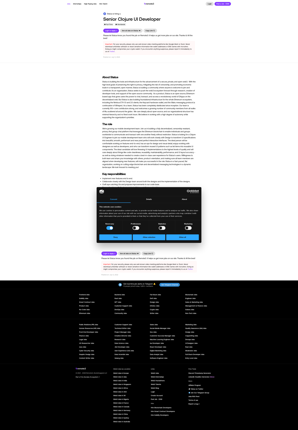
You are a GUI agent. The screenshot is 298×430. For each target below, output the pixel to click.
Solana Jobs (189, 310)
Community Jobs (121, 313)
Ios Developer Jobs (157, 343)
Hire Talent (103, 4)
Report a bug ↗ (193, 404)
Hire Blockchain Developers (161, 408)
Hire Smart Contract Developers (163, 411)
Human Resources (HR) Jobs (89, 328)
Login (210, 4)
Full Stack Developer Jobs (194, 354)
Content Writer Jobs (86, 358)
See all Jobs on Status (130, 31)
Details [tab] (149, 199)
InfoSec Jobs (154, 306)
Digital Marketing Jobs (158, 351)
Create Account (157, 395)
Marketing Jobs (190, 325)
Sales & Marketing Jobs (194, 302)
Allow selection (149, 237)
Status (109, 14)
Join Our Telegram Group (200, 393)
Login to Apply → (111, 31)
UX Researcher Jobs (86, 343)
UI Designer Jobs (191, 343)
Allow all (182, 237)
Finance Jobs (84, 336)
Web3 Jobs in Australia (121, 422)
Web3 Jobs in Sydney (121, 418)
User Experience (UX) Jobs (124, 351)
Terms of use (193, 400)
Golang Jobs (119, 358)
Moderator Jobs (191, 351)
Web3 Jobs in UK (119, 395)
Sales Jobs (154, 325)
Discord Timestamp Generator (199, 373)
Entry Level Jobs (191, 358)
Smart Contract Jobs (87, 302)
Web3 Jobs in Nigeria (121, 399)
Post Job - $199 (156, 399)
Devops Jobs (190, 339)
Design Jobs (154, 302)
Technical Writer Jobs (122, 328)
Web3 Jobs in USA (120, 392)
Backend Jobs (120, 295)
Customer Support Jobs (123, 306)
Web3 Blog (155, 388)
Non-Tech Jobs (190, 313)
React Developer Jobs (158, 347)
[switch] (136, 228)
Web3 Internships (157, 377)
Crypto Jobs (154, 310)
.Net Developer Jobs (122, 347)
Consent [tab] (113, 199)
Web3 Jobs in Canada (121, 407)
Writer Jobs (154, 313)
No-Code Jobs (84, 310)
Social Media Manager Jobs (160, 328)
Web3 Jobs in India (120, 381)
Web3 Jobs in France (121, 403)
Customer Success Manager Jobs (162, 336)
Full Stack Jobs (155, 295)
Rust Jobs (118, 298)
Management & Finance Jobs (196, 306)
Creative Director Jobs (123, 336)
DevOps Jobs (119, 310)
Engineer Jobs (190, 298)
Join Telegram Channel (169, 285)
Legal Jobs (83, 339)
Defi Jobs (153, 298)
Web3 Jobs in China (120, 414)
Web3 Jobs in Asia (120, 377)
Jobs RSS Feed (193, 396)
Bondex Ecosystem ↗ (92, 377)
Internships (77, 4)
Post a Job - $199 (222, 4)
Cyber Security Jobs (86, 351)
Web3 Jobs (155, 373)
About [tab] (184, 199)
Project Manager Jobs (123, 332)
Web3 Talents (156, 384)
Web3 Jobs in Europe (121, 373)
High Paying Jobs (90, 4)
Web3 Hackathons (158, 381)
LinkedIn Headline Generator (201, 377)
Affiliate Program (194, 385)
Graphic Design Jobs (86, 354)
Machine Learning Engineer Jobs (162, 339)
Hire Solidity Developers (160, 415)
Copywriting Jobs (191, 336)
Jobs (68, 4)
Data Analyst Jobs (156, 354)
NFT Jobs (118, 302)
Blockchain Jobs (191, 295)
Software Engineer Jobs (158, 358)
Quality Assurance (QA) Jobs (195, 328)
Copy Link (149, 31)
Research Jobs (120, 339)
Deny (115, 237)
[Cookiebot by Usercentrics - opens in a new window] (188, 191)
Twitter (112, 51)
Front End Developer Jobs (88, 332)
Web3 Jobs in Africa (120, 388)
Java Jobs (82, 347)
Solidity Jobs (83, 298)
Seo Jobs (153, 332)
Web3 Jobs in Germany (121, 410)
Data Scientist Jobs (122, 354)
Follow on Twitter (197, 389)
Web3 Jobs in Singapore (122, 384)
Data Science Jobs (121, 343)
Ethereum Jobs (84, 313)
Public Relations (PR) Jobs (88, 325)
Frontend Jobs (84, 295)
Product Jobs (84, 306)
